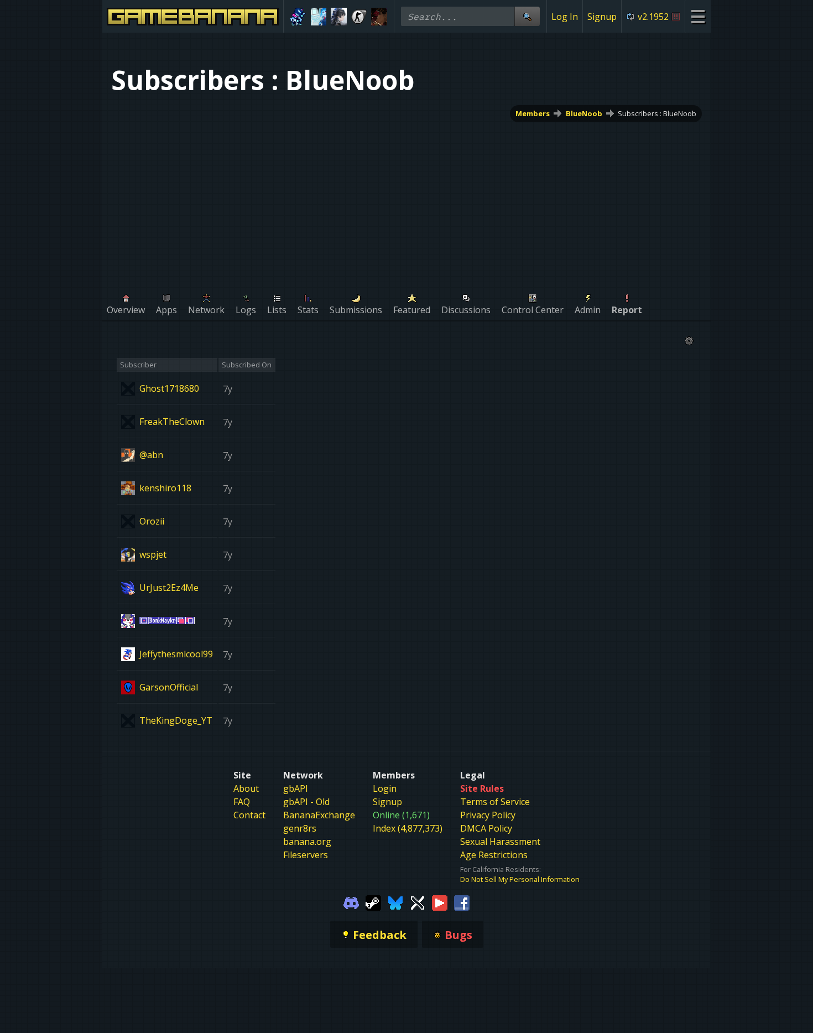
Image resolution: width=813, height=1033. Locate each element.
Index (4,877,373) (407, 828)
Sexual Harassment (500, 841)
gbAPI (295, 788)
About (246, 788)
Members (532, 113)
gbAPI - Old (306, 802)
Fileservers (305, 855)
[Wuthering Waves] (339, 17)
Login (385, 788)
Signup (602, 17)
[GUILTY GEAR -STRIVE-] (379, 17)
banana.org (307, 841)
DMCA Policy (486, 828)
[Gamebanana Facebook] (462, 902)
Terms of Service (495, 802)
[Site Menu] (698, 16)
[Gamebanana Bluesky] (395, 902)
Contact (249, 815)
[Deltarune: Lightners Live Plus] (298, 17)
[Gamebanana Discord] (351, 902)
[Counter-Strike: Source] (359, 17)
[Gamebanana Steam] (373, 902)
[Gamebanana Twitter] (417, 902)
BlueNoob (584, 113)
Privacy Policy (487, 815)
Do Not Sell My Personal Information (520, 879)
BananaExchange (319, 815)
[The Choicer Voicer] (319, 17)
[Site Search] (527, 16)
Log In (564, 17)
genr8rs (299, 828)
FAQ (241, 802)
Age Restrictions (494, 855)
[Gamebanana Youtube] (440, 902)
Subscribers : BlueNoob (657, 113)
